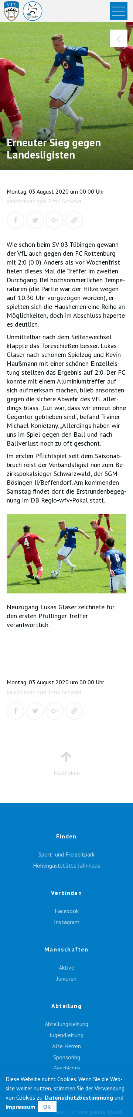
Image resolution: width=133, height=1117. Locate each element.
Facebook (67, 911)
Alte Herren (66, 1046)
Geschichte (66, 1068)
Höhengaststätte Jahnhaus (66, 865)
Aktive (66, 967)
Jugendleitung (66, 1035)
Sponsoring (66, 1057)
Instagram (66, 922)
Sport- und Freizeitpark (66, 854)
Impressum (20, 1106)
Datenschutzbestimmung (79, 1097)
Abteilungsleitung (66, 1024)
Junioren (66, 978)
